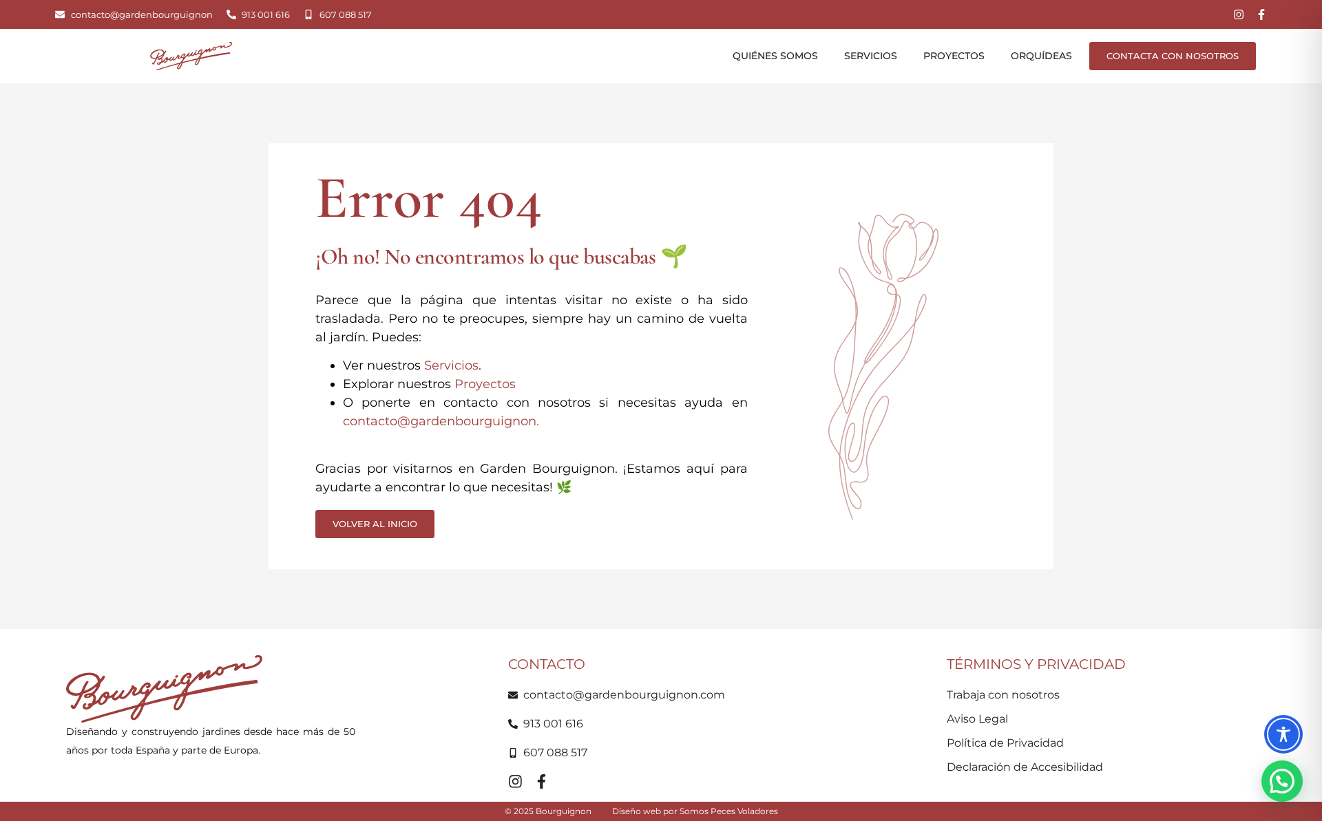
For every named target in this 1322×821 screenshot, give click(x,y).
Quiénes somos (775, 56)
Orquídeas (1041, 56)
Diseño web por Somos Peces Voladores (695, 811)
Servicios (870, 56)
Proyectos (954, 56)
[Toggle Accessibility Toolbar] (1283, 734)
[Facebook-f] (1261, 14)
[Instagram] (1238, 14)
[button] (1282, 781)
